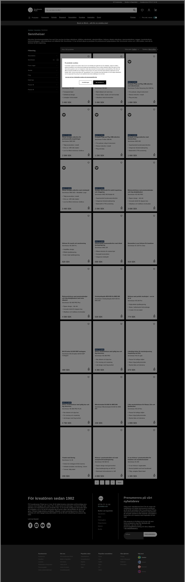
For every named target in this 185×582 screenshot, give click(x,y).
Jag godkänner (99, 82)
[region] (93, 72)
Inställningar (85, 82)
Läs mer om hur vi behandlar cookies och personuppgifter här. (81, 77)
